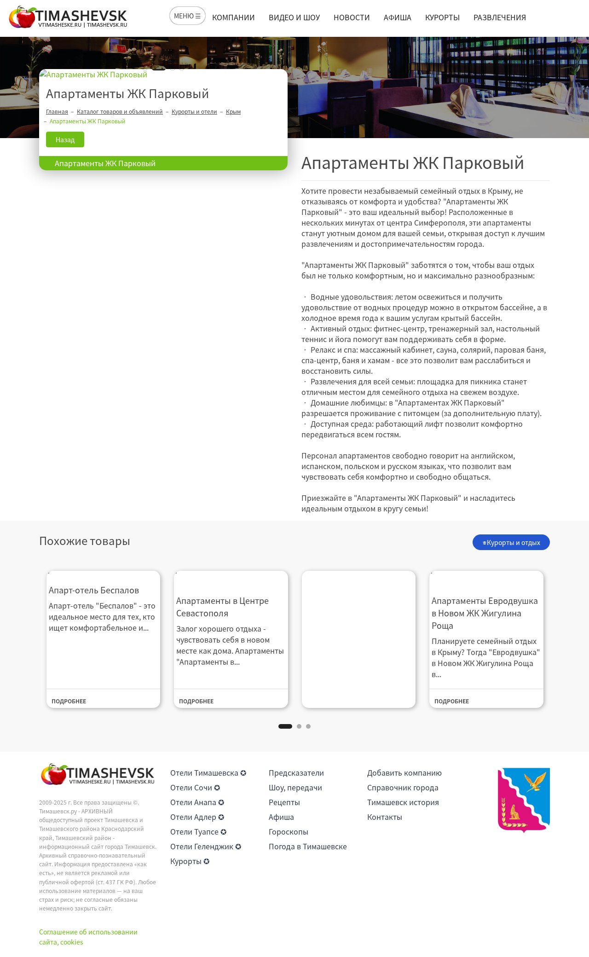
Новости (352, 17)
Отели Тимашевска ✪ (208, 772)
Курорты (442, 17)
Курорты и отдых (513, 542)
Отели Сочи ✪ (195, 787)
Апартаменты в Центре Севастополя (222, 606)
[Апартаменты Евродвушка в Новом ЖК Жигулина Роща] (486, 576)
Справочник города (403, 787)
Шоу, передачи (295, 787)
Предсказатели (296, 772)
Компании (233, 17)
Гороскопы (288, 831)
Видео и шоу (294, 17)
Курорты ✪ (189, 860)
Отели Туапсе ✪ (198, 831)
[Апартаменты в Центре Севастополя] (231, 576)
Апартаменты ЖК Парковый (105, 162)
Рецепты (284, 801)
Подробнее (69, 701)
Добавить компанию (404, 772)
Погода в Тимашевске (308, 846)
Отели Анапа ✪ (197, 801)
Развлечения (500, 17)
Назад (65, 139)
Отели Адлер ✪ (197, 816)
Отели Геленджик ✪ (205, 846)
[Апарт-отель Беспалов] (103, 571)
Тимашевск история (403, 801)
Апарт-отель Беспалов (94, 590)
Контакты (384, 816)
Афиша (397, 17)
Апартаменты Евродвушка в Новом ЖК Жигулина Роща (485, 613)
